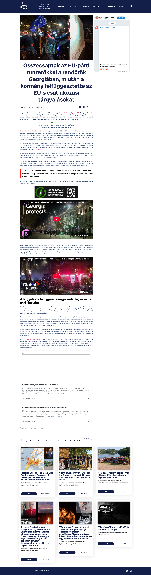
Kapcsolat (122, 6)
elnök (49, 245)
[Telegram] (127, 571)
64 (103, 6)
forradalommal (73, 137)
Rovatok (110, 6)
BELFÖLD (76, 6)
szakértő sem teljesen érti (32, 339)
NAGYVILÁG (86, 6)
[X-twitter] (131, 571)
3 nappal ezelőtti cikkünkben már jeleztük (33, 131)
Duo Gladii (96, 6)
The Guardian (39, 149)
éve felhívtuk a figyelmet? (68, 113)
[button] (80, 107)
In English (61, 6)
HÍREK (69, 6)
